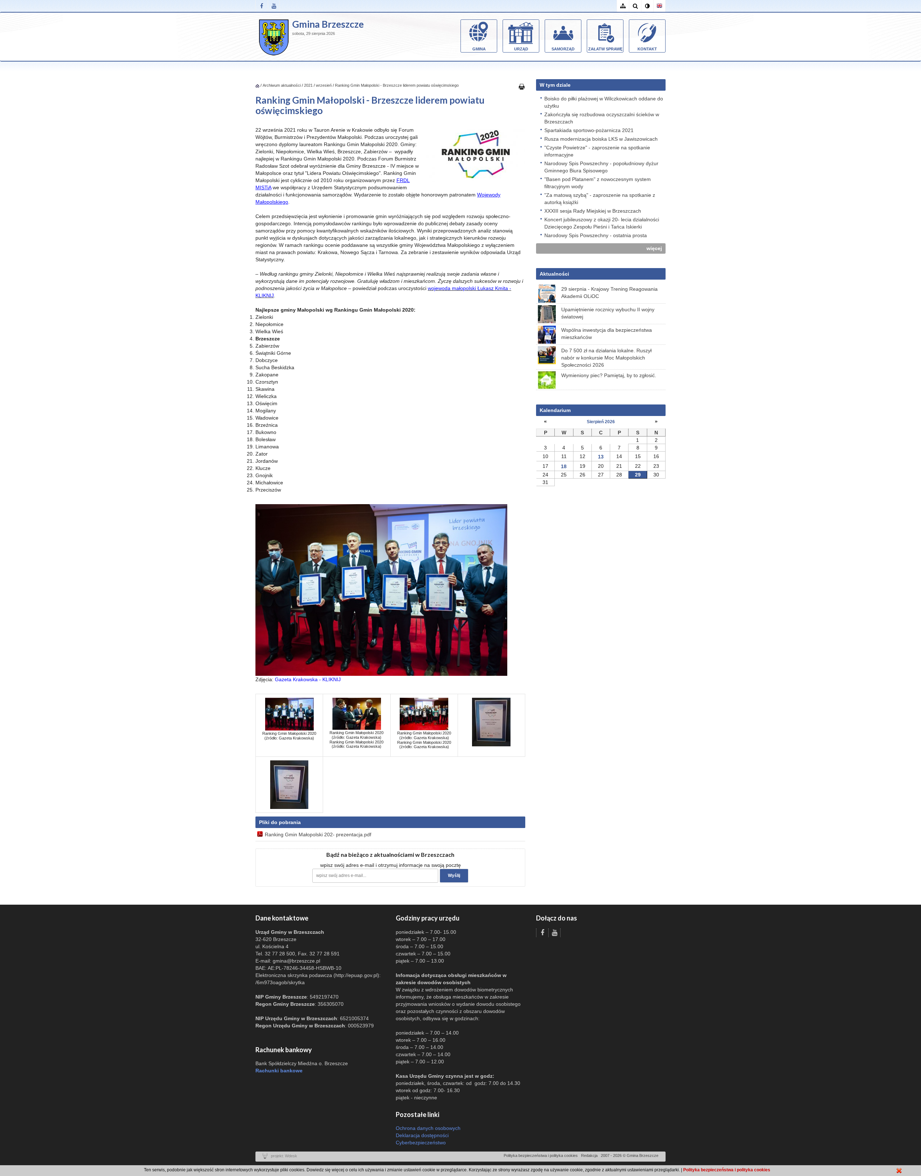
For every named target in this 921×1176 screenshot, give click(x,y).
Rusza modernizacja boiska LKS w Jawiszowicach (601, 139)
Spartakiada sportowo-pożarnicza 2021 (589, 130)
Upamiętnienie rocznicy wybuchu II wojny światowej (607, 313)
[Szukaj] (635, 6)
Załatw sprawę (605, 49)
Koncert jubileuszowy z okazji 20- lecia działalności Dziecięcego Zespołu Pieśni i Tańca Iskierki (601, 223)
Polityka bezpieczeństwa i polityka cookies (541, 1155)
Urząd (521, 49)
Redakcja (589, 1155)
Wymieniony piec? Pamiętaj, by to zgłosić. (608, 375)
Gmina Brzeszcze (328, 24)
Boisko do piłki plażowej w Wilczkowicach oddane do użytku (603, 102)
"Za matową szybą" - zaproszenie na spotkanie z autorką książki (599, 198)
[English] (659, 6)
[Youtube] (274, 6)
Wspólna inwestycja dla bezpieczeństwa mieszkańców (606, 333)
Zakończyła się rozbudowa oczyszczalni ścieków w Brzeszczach (601, 118)
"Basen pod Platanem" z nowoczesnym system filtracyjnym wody (597, 182)
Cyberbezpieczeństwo (421, 1142)
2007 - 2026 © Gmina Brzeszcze (629, 1155)
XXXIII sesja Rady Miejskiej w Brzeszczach (592, 211)
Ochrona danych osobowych (428, 1128)
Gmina (479, 49)
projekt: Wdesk (284, 1156)
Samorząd (563, 49)
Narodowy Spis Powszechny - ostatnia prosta (595, 235)
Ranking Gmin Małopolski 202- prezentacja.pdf (318, 834)
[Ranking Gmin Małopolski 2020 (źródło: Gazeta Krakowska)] (289, 714)
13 (601, 457)
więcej (654, 248)
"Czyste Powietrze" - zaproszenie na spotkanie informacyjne (597, 151)
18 (564, 466)
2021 (308, 85)
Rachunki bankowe (279, 1070)
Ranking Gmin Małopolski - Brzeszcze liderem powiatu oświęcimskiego (397, 85)
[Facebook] (261, 6)
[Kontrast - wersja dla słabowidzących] (647, 6)
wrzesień (324, 85)
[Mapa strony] (623, 6)
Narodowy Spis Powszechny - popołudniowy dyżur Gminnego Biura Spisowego (601, 166)
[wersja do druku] (521, 86)
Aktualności (554, 274)
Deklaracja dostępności (422, 1135)
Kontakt (647, 49)
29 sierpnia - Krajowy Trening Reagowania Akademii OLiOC (609, 292)
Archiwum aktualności (282, 85)
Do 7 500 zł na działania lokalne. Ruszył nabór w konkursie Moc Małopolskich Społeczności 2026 (606, 358)
